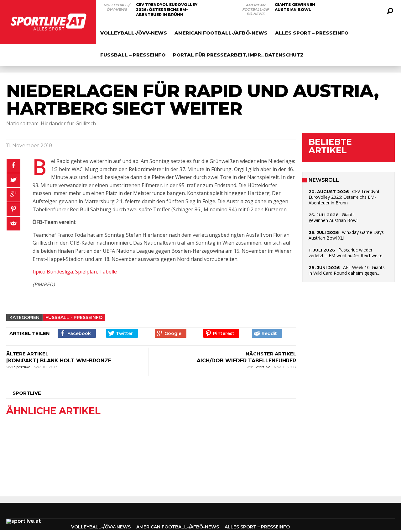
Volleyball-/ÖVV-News (117, 7)
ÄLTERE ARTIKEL (27, 354)
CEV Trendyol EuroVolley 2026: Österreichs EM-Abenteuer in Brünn (166, 9)
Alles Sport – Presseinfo (311, 33)
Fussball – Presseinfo (132, 55)
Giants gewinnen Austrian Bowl (295, 7)
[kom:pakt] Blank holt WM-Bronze (58, 361)
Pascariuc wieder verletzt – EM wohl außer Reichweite (346, 252)
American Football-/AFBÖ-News (255, 9)
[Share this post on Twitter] (13, 180)
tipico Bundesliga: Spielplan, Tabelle (75, 271)
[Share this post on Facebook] (13, 166)
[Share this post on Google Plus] (13, 195)
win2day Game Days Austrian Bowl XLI (346, 235)
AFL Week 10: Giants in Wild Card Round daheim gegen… (347, 270)
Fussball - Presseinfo (73, 317)
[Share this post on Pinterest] (13, 209)
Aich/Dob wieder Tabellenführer (246, 361)
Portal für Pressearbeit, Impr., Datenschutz (238, 55)
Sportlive (22, 367)
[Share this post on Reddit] (13, 223)
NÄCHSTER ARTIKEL (271, 354)
